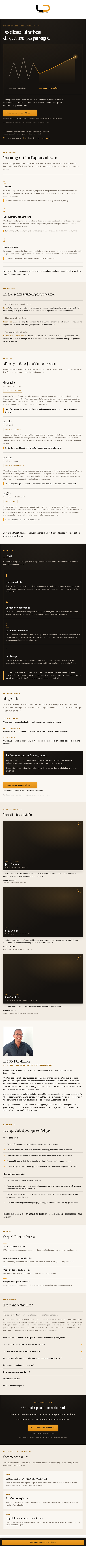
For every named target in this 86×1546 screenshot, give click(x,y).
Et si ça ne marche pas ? (13, 1386)
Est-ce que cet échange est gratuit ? (18, 1365)
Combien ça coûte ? (11, 1379)
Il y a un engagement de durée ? (16, 1372)
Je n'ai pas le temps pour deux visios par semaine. (24, 1344)
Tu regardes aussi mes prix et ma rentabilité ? (22, 1351)
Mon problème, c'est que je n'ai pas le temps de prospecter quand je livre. (34, 1338)
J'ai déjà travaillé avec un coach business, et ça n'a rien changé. (30, 1315)
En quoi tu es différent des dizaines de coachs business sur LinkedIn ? (32, 1358)
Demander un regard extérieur (20, 113)
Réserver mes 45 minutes (43, 1428)
